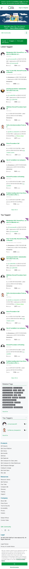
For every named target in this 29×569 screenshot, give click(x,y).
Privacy (3, 510)
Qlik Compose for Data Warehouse (10, 463)
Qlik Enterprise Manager (7, 465)
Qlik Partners (4, 482)
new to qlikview (7, 397)
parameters (22, 397)
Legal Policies (4, 544)
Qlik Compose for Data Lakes (9, 460)
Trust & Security (5, 505)
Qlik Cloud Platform (6, 448)
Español (8, 145)
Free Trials (3, 484)
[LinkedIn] (5, 530)
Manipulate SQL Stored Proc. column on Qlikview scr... (16, 53)
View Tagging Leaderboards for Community (14, 417)
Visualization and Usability (13, 74)
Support (3, 494)
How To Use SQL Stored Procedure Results (16, 71)
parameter (15, 397)
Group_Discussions (7, 395)
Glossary (3, 489)
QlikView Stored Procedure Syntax (16, 107)
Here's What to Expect (17, 28)
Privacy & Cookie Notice (8, 546)
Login (21, 1)
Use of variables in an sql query (16, 160)
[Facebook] (8, 530)
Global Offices (5, 518)
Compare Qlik (4, 487)
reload (15, 390)
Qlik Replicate (4, 458)
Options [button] (26, 32)
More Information (14, 567)
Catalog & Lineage (6, 468)
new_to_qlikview (18, 388)
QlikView (8, 56)
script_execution (18, 407)
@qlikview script (18, 392)
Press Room (4, 503)
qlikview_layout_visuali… (9, 405)
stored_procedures (8, 392)
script (19, 390)
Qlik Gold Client (5, 470)
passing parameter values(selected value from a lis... (16, 89)
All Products (4, 446)
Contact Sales (5, 520)
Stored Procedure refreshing (15, 176)
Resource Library (5, 479)
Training (3, 491)
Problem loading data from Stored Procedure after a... (16, 194)
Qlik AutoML (4, 453)
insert (15, 395)
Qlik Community (14, 17)
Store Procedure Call (12, 143)
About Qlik (3, 501)
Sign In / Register (23, 7)
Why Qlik (3, 473)
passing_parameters (8, 402)
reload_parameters (7, 407)
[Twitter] (2, 530)
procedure (17, 402)
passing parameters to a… (9, 400)
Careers (3, 513)
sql (23, 390)
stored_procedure (7, 388)
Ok (14, 564)
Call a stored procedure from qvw (16, 126)
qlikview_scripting (7, 390)
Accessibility (4, 508)
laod (19, 395)
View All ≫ (14, 209)
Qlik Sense (4, 451)
